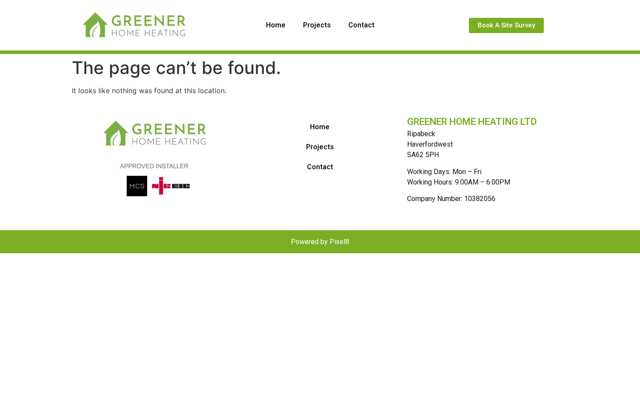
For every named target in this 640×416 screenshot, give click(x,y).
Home (276, 25)
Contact (361, 25)
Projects (317, 25)
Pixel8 (339, 242)
